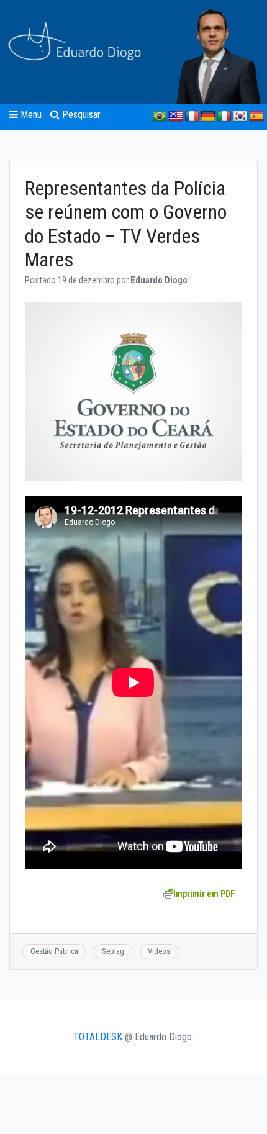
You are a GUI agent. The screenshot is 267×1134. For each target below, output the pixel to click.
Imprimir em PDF (204, 894)
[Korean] (240, 117)
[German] (208, 117)
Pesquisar (80, 114)
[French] (191, 117)
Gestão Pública (54, 951)
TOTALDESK (97, 1037)
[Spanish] (256, 117)
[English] (175, 117)
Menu (30, 114)
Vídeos (159, 951)
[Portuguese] (159, 117)
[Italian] (224, 117)
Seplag (113, 951)
